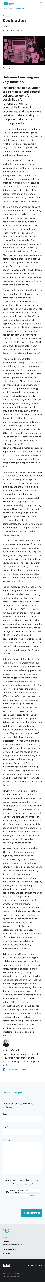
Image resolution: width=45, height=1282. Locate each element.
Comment (7, 1140)
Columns (6, 1241)
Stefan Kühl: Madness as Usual (13, 1245)
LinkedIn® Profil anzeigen (17, 1069)
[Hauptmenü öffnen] (41, 3)
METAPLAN (6, 1253)
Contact (6, 1265)
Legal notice (7, 1273)
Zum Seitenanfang (34, 1265)
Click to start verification (25, 1193)
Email (5, 1127)
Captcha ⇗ (34, 1195)
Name (5, 1114)
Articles (5, 1237)
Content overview (9, 1249)
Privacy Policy (20, 1273)
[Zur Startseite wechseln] (8, 3)
